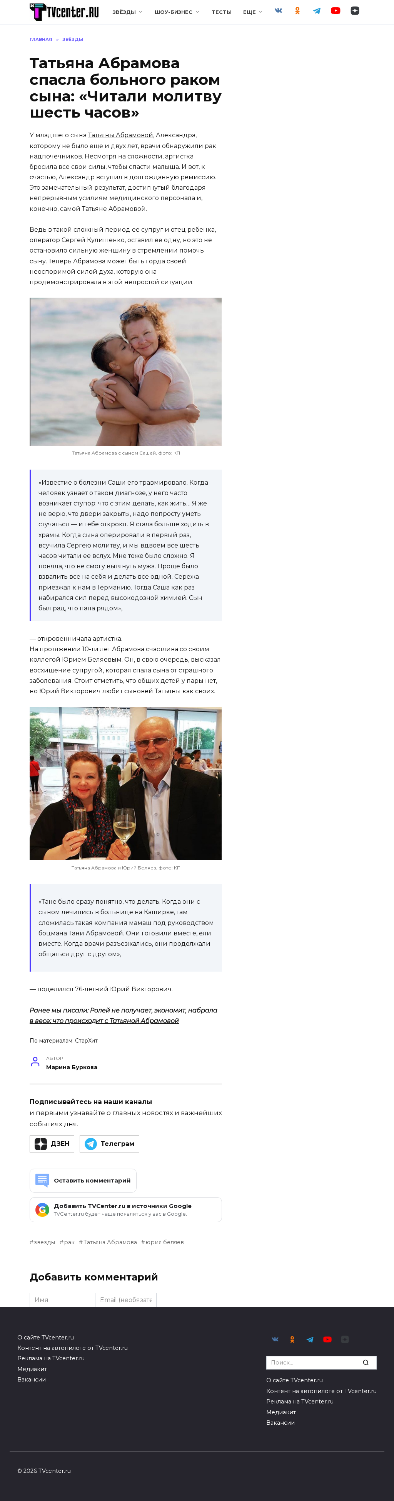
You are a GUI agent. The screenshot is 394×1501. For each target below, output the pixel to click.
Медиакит (32, 1369)
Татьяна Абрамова (110, 1242)
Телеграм (117, 1143)
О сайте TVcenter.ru (45, 1337)
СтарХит (86, 1040)
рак (69, 1242)
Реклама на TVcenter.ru (51, 1358)
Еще (249, 12)
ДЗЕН (60, 1143)
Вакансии (31, 1379)
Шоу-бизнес (173, 12)
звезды (44, 1242)
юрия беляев (164, 1242)
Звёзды (124, 12)
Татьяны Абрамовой (120, 135)
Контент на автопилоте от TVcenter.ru (72, 1347)
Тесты (222, 12)
